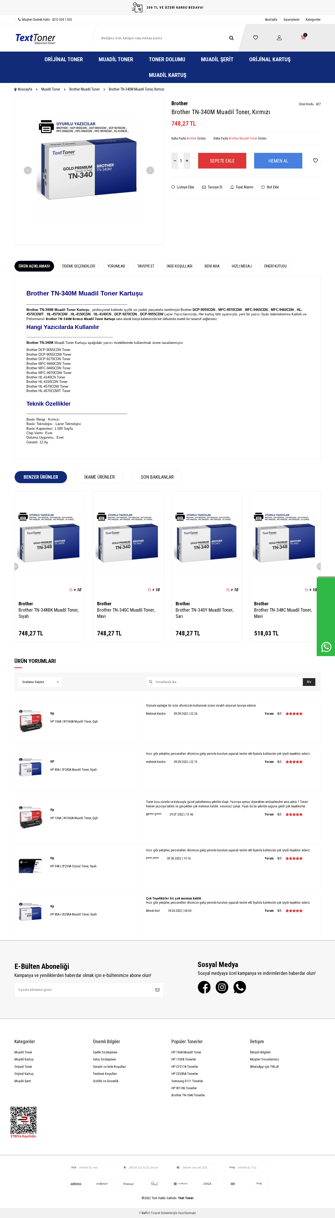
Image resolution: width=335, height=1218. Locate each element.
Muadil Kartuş (167, 75)
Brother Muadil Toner (84, 89)
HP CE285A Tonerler (184, 1074)
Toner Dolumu (167, 59)
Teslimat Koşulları (105, 1074)
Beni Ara (212, 266)
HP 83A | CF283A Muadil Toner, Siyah (73, 770)
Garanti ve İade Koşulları (109, 1067)
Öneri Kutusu (275, 266)
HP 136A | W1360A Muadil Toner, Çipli (74, 721)
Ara (309, 682)
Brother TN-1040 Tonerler (188, 1095)
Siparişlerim (291, 19)
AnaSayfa (271, 19)
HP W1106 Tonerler (184, 1088)
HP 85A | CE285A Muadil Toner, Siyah (73, 914)
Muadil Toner (116, 59)
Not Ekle (272, 187)
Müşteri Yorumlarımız (264, 1059)
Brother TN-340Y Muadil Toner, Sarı (204, 613)
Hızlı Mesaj (242, 266)
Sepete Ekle (222, 161)
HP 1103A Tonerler (183, 1059)
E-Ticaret (154, 1213)
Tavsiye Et (214, 187)
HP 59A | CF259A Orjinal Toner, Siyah (73, 866)
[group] (89, 170)
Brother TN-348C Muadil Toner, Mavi (283, 613)
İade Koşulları (179, 266)
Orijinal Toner (63, 59)
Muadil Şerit (217, 59)
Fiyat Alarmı (244, 187)
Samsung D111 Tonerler (187, 1081)
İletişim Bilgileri (260, 1052)
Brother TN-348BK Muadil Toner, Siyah (49, 613)
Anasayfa (25, 89)
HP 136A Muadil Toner (186, 1052)
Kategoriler (313, 19)
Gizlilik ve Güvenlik (106, 1081)
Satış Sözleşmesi (104, 1059)
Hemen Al (278, 161)
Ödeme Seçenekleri (78, 266)
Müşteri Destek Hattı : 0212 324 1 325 (47, 19)
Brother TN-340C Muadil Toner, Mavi (126, 613)
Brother (179, 103)
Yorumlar (116, 266)
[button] (28, 170)
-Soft (143, 1213)
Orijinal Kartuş (270, 59)
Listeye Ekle (185, 187)
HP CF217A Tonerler (184, 1067)
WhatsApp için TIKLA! (264, 1067)
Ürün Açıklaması (34, 266)
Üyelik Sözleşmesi (105, 1052)
